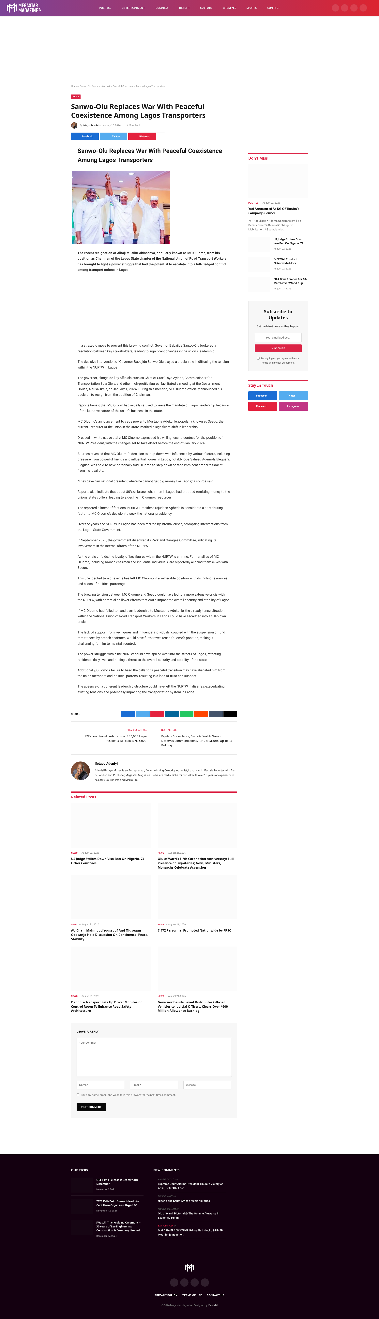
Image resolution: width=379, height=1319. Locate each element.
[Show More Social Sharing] (161, 136)
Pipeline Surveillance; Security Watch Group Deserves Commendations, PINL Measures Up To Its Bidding (196, 740)
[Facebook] (57, 160)
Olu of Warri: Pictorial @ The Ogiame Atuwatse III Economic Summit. (188, 1215)
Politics (105, 8)
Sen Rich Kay (165, 1226)
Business (162, 8)
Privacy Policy (166, 1295)
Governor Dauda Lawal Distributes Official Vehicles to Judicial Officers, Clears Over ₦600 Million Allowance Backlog (193, 1006)
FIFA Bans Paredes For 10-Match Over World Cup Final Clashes (290, 281)
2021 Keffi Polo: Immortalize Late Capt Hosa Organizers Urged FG (117, 1203)
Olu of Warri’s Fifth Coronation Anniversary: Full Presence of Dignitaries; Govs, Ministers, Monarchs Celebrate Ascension (196, 863)
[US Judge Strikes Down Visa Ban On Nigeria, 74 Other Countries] (111, 825)
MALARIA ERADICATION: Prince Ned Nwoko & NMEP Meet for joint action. (190, 1232)
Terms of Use (192, 1295)
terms (265, 362)
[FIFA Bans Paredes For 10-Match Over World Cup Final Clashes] (259, 284)
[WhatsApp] (57, 180)
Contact (273, 8)
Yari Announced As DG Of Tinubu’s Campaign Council (273, 211)
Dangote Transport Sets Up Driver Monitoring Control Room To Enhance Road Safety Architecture (107, 1006)
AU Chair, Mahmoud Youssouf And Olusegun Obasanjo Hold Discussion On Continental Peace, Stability (109, 934)
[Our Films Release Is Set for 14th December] (82, 1185)
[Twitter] (57, 170)
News (76, 96)
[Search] (371, 8)
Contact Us (215, 1295)
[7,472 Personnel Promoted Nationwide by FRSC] (197, 897)
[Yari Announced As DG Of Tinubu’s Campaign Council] (278, 181)
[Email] (57, 200)
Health (184, 8)
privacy (277, 362)
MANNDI (213, 1305)
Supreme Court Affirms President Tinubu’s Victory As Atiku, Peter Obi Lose (190, 1186)
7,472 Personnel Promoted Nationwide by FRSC (194, 930)
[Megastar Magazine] (24, 8)
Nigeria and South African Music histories (184, 1200)
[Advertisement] (189, 50)
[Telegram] (57, 190)
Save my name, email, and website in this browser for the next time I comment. (128, 1094)
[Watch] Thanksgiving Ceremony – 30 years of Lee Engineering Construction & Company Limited (118, 1226)
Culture (206, 8)
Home (74, 86)
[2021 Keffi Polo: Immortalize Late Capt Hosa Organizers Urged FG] (82, 1206)
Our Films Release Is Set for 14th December (117, 1182)
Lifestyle (229, 8)
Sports (252, 8)
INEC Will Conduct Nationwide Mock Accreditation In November (285, 261)
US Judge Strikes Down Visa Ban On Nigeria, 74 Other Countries (107, 861)
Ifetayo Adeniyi (91, 125)
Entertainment (133, 8)
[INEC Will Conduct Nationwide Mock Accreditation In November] (259, 264)
